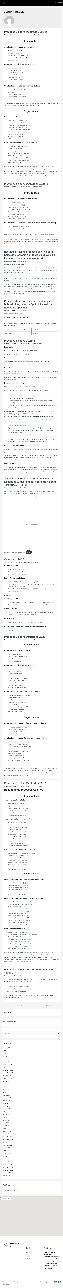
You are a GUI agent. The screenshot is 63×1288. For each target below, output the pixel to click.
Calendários (8, 562)
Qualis (27, 1259)
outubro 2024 (7, 1109)
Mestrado (7, 351)
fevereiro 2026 (7, 1064)
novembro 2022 (8, 1170)
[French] (57, 2)
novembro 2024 (8, 1106)
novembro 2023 (8, 1139)
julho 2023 (6, 1150)
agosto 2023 (6, 1148)
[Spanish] (61, 2)
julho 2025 (6, 1084)
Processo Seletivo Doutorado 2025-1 (26, 636)
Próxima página (52, 1006)
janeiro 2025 (6, 1100)
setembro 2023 (7, 1145)
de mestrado (20, 400)
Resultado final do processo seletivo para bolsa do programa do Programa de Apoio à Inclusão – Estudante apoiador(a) (29, 255)
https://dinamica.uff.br (9, 1021)
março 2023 (6, 1162)
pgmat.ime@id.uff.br (39, 416)
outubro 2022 (7, 1173)
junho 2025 (6, 1087)
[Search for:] (31, 1033)
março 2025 (6, 1095)
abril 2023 (6, 1159)
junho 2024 (6, 1120)
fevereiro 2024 (7, 1131)
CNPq (27, 1254)
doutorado (29, 400)
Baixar (28, 552)
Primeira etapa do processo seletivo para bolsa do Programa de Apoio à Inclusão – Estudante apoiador (28, 304)
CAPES (27, 1252)
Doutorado (15, 351)
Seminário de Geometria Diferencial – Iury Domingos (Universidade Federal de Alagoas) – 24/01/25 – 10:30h (30, 481)
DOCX (44, 411)
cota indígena (43, 405)
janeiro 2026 (6, 1067)
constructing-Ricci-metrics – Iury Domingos (14, 552)
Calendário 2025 (14, 559)
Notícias (6, 35)
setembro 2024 (8, 1112)
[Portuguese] (59, 2)
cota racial (33, 405)
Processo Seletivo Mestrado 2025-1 (25, 783)
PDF (47, 411)
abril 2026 (6, 1059)
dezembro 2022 (8, 1167)
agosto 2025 (6, 1081)
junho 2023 (6, 1153)
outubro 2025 (7, 1075)
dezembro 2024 (8, 1103)
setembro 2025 (7, 1078)
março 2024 (6, 1128)
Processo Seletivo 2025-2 (19, 340)
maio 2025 (6, 1089)
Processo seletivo (25, 35)
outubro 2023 (7, 1142)
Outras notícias (14, 35)
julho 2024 (6, 1117)
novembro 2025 (8, 1073)
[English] (55, 2)
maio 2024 (6, 1123)
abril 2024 (6, 1125)
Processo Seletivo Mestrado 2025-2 (25, 31)
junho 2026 (6, 1053)
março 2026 (6, 1062)
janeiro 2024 (6, 1134)
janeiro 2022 (6, 1175)
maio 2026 (6, 1056)
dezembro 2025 (8, 1070)
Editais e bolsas (9, 976)
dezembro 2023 (8, 1137)
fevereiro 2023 (7, 1164)
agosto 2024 (7, 1114)
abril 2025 (6, 1092)
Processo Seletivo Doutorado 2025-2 (26, 183)
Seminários (13, 488)
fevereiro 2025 (7, 1098)
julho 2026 (6, 1050)
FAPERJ (27, 1256)
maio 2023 (6, 1156)
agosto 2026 (6, 1048)
